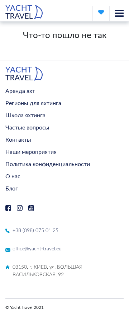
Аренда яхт (20, 91)
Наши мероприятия (31, 152)
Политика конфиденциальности (47, 164)
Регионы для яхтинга (33, 103)
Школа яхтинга (25, 115)
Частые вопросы (27, 128)
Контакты (18, 140)
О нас (12, 176)
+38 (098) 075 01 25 (35, 230)
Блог (11, 189)
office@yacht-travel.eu (37, 248)
